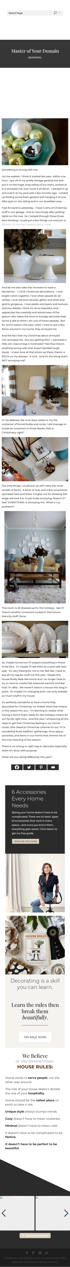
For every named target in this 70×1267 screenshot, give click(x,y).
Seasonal (35, 57)
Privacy (53, 1262)
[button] (4, 1213)
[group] (17, 1213)
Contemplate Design (35, 1262)
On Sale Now (35, 1037)
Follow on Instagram (36, 1235)
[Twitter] (29, 767)
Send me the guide (25, 841)
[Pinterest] (41, 767)
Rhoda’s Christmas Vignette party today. (26, 224)
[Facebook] (17, 767)
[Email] (53, 767)
